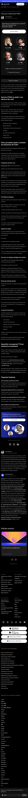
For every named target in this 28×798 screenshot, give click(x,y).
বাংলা (2, 781)
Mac (11, 363)
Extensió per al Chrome (6, 588)
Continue (24, 795)
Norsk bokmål (4, 733)
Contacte (17, 602)
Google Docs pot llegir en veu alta (9, 675)
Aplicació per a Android (6, 580)
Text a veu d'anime (5, 669)
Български (3, 760)
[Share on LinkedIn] (17, 444)
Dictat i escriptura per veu (7, 652)
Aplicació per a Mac (5, 582)
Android (5, 363)
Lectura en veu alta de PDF (7, 682)
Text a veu (5, 25)
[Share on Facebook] (10, 444)
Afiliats (16, 608)
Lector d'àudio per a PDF (7, 673)
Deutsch (3, 722)
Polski (2, 735)
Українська (3, 741)
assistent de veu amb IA (18, 23)
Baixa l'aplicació (4, 592)
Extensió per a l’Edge (6, 590)
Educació (3, 606)
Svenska (3, 747)
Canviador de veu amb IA (7, 671)
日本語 (2, 728)
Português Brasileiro (6, 737)
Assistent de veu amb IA (6, 654)
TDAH (5, 7)
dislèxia (3, 175)
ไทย (2, 749)
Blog (16, 604)
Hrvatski (3, 770)
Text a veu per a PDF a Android (8, 656)
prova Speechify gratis (15, 372)
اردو (2, 785)
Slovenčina (3, 764)
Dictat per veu (12, 25)
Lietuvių (3, 775)
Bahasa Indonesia (5, 779)
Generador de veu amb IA (20, 576)
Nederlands (3, 714)
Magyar (3, 701)
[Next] (16, 559)
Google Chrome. (6, 365)
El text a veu (4, 165)
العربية (2, 699)
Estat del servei (18, 612)
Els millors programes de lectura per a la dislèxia (12, 665)
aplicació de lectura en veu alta (16, 360)
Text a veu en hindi (5, 680)
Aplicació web (4, 586)
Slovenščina (4, 766)
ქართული (3, 762)
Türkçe (2, 751)
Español (3, 743)
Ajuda (16, 610)
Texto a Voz (3, 686)
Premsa (16, 614)
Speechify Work (18, 582)
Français (3, 718)
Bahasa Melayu (4, 783)
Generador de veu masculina (7, 663)
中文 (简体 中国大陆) (6, 707)
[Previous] (12, 559)
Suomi (2, 720)
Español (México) (5, 745)
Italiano (2, 726)
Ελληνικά (3, 772)
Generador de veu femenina (7, 661)
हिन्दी (2, 724)
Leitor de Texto (4, 688)
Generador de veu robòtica (7, 667)
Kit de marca (17, 617)
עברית (2, 777)
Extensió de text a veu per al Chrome (9, 677)
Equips (2, 603)
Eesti (2, 768)
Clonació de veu (18, 580)
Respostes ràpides (7, 27)
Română (3, 756)
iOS (8, 363)
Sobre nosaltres (18, 600)
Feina (16, 606)
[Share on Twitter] (14, 444)
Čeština (3, 709)
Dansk (2, 712)
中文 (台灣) (3, 705)
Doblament (17, 578)
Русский (3, 739)
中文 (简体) (3, 703)
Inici (2, 7)
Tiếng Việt (3, 754)
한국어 (2, 730)
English (2, 716)
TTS (8, 165)
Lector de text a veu (5, 659)
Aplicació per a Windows (7, 584)
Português (3, 758)
